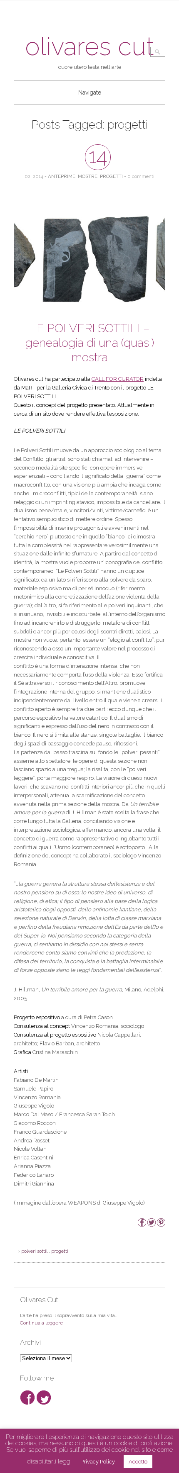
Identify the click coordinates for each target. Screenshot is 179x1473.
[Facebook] (142, 1225)
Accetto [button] (138, 1461)
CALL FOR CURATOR (118, 379)
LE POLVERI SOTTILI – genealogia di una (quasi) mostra (89, 342)
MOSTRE (87, 176)
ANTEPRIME (61, 176)
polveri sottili (35, 1251)
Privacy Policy (97, 1461)
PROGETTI (111, 176)
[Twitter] (151, 1225)
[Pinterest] (161, 1225)
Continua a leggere (41, 1323)
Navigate (89, 92)
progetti (59, 1251)
